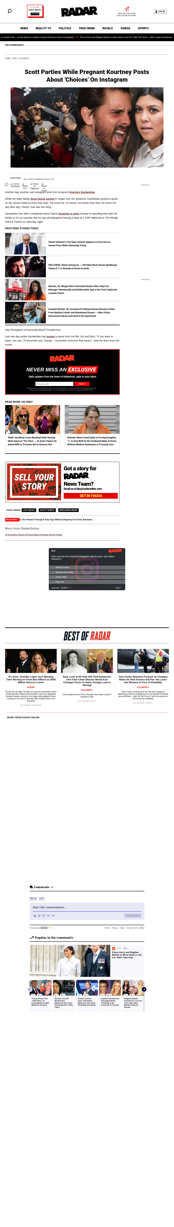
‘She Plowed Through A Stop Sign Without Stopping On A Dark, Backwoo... (58, 520)
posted (51, 336)
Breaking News (68, 510)
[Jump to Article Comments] (6, 184)
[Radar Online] (79, 11)
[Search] (10, 13)
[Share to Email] (44, 184)
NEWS (24, 28)
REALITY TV (43, 28)
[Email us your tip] (35, 17)
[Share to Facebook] (15, 184)
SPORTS (143, 28)
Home (7, 58)
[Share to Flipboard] (34, 184)
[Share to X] (25, 184)
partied (50, 198)
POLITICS (65, 28)
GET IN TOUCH (91, 496)
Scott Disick (37, 198)
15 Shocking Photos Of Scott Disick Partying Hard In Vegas (33, 535)
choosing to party (68, 213)
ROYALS (107, 28)
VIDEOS (125, 28)
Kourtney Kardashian (82, 192)
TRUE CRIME (87, 28)
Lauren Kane (15, 178)
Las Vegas (24, 58)
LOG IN (161, 11)
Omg (14, 58)
